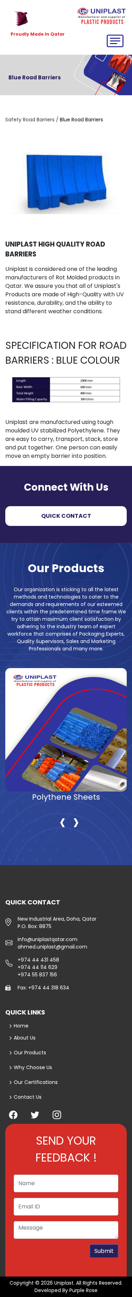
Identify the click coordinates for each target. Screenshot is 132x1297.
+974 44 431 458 (38, 959)
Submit (104, 1251)
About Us (25, 1037)
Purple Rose (83, 1290)
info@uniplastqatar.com (47, 939)
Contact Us (27, 1097)
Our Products (29, 1052)
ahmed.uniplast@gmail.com (52, 946)
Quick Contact (66, 516)
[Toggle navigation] (112, 43)
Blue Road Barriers (81, 119)
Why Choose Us (32, 1067)
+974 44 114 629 (37, 967)
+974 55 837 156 (37, 974)
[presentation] (62, 821)
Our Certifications (35, 1082)
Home (21, 1025)
